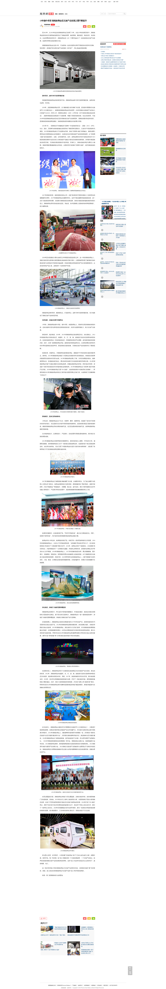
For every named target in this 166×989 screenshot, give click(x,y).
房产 (80, 1)
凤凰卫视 (57, 1)
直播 (53, 1)
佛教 (98, 1)
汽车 (77, 1)
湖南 (56, 14)
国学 (102, 1)
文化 (91, 1)
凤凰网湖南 (47, 24)
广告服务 (74, 985)
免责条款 (93, 985)
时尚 (73, 1)
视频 (49, 1)
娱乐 (66, 1)
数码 (106, 1)
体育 (69, 1)
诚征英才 (80, 985)
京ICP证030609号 (113, 985)
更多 (109, 1)
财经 (62, 1)
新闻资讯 (61, 14)
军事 (87, 1)
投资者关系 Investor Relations (63, 985)
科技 (84, 1)
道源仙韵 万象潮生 (106, 47)
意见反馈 (99, 985)
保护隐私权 (86, 985)
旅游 (95, 1)
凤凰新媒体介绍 (51, 985)
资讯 (45, 1)
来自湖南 (52, 26)
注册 (114, 1)
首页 (42, 1)
